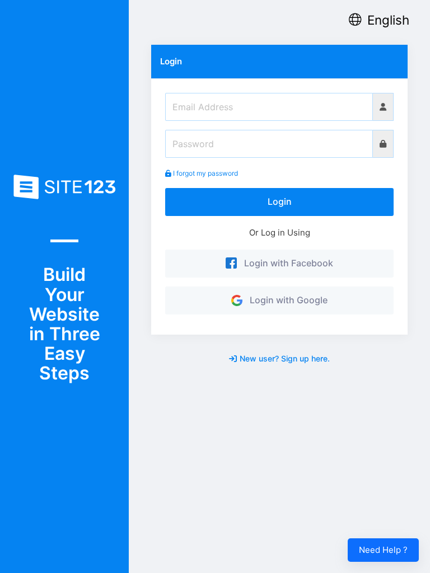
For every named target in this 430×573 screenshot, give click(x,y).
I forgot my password (204, 173)
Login (280, 201)
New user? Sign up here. (285, 358)
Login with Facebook (286, 263)
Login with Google (286, 300)
